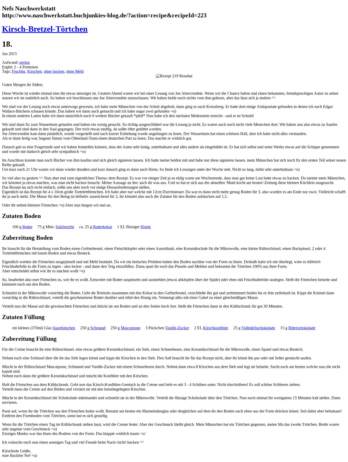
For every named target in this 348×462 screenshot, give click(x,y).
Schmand (97, 328)
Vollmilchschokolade (258, 328)
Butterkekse (102, 227)
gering (24, 62)
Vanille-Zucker (177, 328)
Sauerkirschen (63, 328)
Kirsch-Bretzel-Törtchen (45, 28)
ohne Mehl (75, 71)
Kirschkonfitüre (215, 328)
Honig (146, 227)
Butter (27, 227)
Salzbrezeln (65, 227)
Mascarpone (130, 328)
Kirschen (34, 71)
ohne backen (54, 71)
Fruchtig (18, 71)
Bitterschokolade (301, 328)
